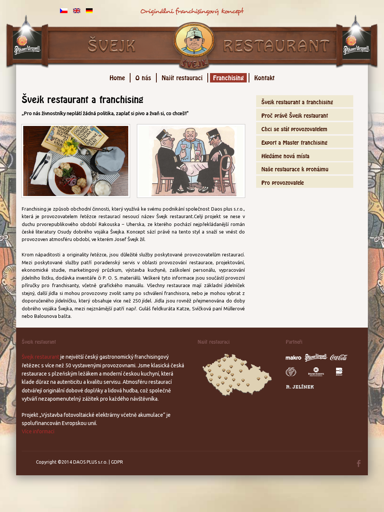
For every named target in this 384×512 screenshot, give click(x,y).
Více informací (38, 431)
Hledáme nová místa (285, 155)
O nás (143, 76)
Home (117, 76)
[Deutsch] (89, 10)
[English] (76, 10)
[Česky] (64, 10)
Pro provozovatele (282, 181)
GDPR (117, 462)
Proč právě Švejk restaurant (294, 114)
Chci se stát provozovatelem (294, 128)
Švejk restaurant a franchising (297, 101)
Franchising (228, 76)
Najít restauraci (182, 76)
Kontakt (264, 76)
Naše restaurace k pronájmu (294, 168)
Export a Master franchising (294, 141)
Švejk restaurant (40, 357)
